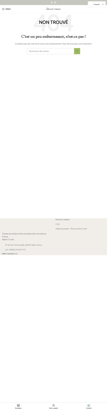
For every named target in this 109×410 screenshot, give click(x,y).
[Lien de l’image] (27, 224)
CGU (58, 224)
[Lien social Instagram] (55, 3)
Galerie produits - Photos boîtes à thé (71, 229)
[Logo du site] (53, 9)
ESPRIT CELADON (8, 254)
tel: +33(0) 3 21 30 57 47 (15, 249)
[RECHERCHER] (77, 51)
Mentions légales (63, 219)
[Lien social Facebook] (51, 3)
